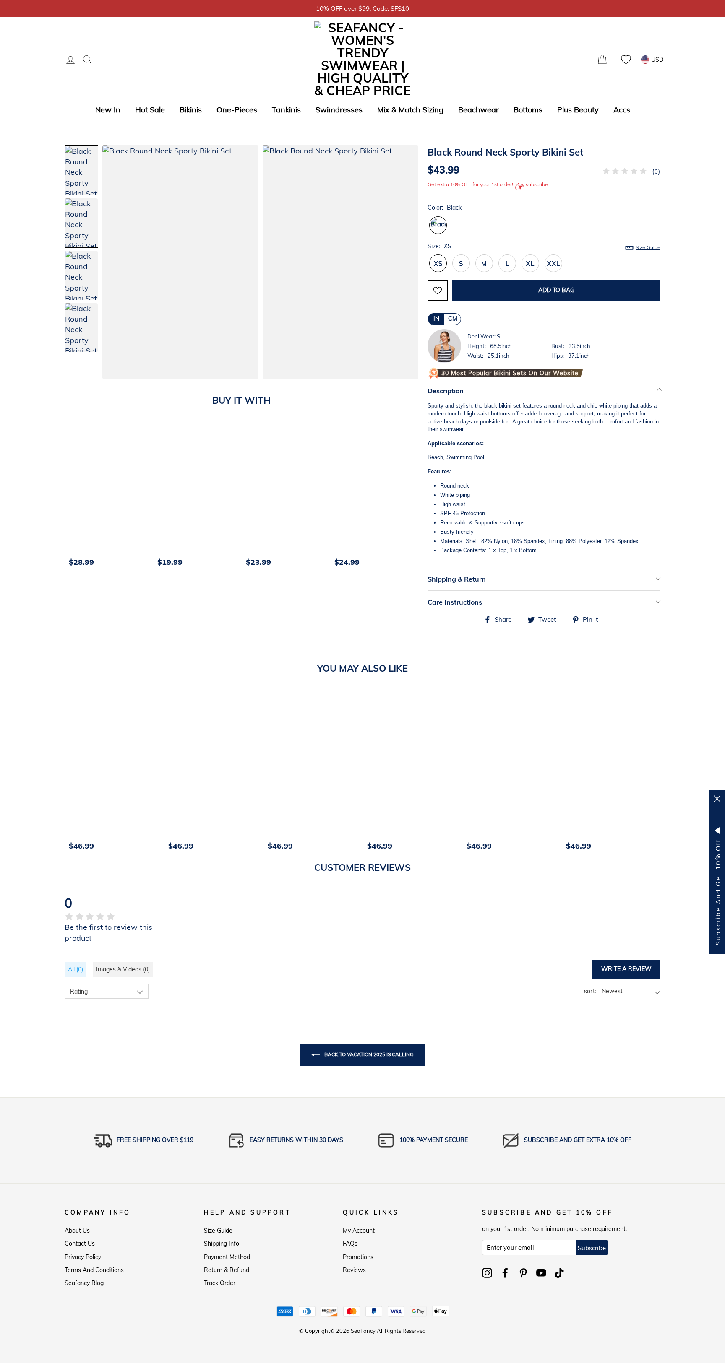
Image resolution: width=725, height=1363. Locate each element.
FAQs (350, 1243)
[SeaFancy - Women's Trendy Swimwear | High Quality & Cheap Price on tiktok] (559, 1273)
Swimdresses (339, 109)
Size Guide (218, 1230)
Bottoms (528, 109)
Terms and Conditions (94, 1270)
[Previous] (74, 499)
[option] (109, 499)
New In (107, 109)
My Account (359, 1230)
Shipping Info (221, 1243)
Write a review (626, 969)
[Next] (415, 499)
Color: (445, 207)
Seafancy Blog (84, 1283)
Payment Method (227, 1257)
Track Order (219, 1283)
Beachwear (478, 109)
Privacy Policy (83, 1257)
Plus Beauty (578, 109)
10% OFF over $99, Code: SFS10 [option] (362, 9)
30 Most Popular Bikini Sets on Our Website (510, 373)
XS (438, 263)
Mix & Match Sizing (410, 109)
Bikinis (191, 109)
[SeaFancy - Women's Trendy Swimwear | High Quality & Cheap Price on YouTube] (541, 1273)
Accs (621, 109)
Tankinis (286, 109)
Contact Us (80, 1243)
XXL (553, 263)
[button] (403, 263)
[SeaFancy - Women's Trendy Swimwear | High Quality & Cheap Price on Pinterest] (523, 1273)
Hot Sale (150, 109)
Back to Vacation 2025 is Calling (368, 1054)
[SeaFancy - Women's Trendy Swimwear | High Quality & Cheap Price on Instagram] (487, 1273)
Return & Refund (226, 1270)
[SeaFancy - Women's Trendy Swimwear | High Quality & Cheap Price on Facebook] (505, 1273)
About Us (77, 1230)
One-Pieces (236, 109)
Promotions (358, 1257)
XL (530, 263)
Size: (544, 246)
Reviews (354, 1270)
